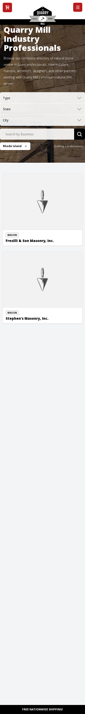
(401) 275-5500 (20, 238)
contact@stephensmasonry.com (31, 320)
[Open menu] (77, 7)
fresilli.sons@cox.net (24, 243)
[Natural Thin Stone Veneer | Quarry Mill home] (42, 18)
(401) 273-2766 (20, 315)
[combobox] (37, 134)
